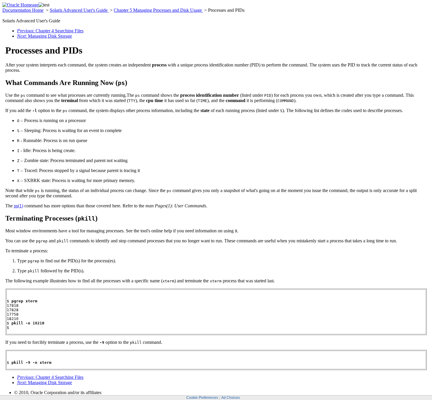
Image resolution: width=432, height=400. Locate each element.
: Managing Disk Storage (44, 36)
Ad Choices (230, 398)
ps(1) (18, 205)
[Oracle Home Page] (20, 4)
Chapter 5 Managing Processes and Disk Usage (158, 10)
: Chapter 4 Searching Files (50, 30)
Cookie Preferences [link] (202, 398)
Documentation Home (22, 10)
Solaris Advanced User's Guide (79, 10)
